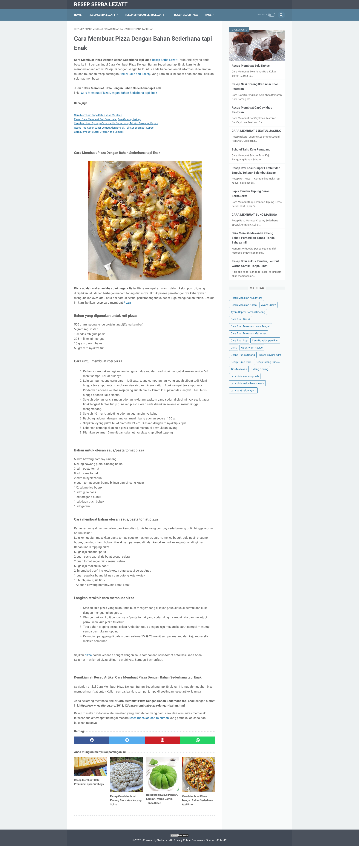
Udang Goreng (259, 369)
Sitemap (210, 840)
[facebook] (91, 740)
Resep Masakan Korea (244, 304)
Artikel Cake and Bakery (134, 74)
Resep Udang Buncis (268, 361)
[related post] (90, 766)
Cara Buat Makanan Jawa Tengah (250, 326)
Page (208, 14)
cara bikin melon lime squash (247, 383)
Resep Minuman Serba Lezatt (145, 14)
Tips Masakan (239, 369)
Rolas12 (222, 840)
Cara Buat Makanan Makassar (248, 333)
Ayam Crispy (268, 304)
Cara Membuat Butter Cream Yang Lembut (99, 131)
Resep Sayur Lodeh (270, 354)
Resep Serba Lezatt (101, 4)
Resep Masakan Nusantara (246, 297)
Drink (234, 347)
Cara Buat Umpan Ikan (265, 340)
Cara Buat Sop (239, 340)
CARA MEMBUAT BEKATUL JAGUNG (256, 131)
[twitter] (127, 740)
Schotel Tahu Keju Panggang (251, 149)
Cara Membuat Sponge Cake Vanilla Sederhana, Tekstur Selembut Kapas (116, 123)
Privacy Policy (182, 840)
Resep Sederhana (186, 14)
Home (78, 14)
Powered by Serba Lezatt (157, 840)
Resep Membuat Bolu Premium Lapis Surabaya (89, 782)
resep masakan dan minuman (149, 718)
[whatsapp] (197, 740)
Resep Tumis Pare (241, 361)
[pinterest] (162, 740)
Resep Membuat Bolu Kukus (251, 65)
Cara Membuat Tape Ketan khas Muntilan (98, 115)
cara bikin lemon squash (245, 376)
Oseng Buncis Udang (243, 354)
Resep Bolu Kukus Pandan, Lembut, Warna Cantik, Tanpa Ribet (162, 798)
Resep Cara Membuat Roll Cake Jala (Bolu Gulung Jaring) (107, 119)
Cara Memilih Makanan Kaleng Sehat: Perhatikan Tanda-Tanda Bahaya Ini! (253, 237)
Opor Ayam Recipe (252, 347)
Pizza (127, 302)
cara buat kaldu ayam (243, 390)
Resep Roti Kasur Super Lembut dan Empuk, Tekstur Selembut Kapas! (114, 127)
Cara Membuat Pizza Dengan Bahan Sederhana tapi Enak (119, 93)
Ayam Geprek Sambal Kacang (248, 312)
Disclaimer (198, 840)
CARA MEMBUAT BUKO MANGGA (254, 214)
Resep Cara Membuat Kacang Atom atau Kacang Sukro (126, 800)
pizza (88, 655)
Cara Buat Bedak (240, 319)
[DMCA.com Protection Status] (179, 836)
